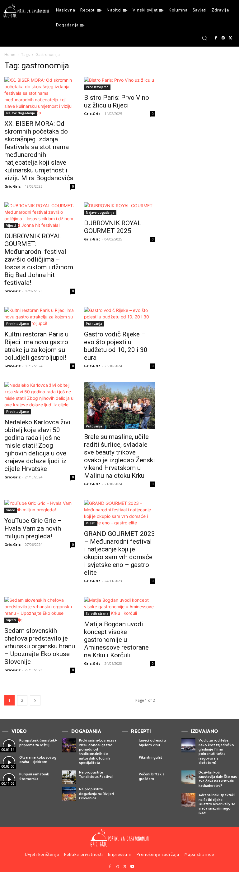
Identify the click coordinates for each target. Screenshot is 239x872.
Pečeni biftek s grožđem (151, 776)
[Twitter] (230, 38)
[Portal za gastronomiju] (26, 10)
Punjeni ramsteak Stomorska (34, 776)
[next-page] (35, 700)
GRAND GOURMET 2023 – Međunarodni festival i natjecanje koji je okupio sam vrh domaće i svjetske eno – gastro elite (119, 553)
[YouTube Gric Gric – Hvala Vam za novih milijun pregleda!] (39, 506)
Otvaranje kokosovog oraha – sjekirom (37, 760)
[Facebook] (215, 38)
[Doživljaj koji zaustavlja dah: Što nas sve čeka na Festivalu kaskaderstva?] (188, 777)
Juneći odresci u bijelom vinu (152, 742)
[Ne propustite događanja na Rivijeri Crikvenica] (69, 794)
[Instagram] (223, 38)
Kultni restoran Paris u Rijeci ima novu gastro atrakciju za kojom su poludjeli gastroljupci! (36, 346)
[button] (204, 37)
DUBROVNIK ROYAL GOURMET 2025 (112, 227)
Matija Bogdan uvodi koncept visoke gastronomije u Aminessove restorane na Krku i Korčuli (116, 639)
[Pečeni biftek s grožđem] (129, 779)
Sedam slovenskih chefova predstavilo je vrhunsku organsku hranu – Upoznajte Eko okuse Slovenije (39, 646)
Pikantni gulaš (150, 757)
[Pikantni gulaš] (129, 762)
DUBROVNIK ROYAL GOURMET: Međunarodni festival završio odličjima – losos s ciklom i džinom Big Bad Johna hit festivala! (38, 259)
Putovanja (94, 324)
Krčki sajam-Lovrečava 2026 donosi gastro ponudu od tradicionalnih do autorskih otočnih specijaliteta (97, 751)
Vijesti (11, 225)
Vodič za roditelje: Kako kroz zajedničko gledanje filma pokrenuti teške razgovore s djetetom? (216, 751)
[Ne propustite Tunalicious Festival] (69, 777)
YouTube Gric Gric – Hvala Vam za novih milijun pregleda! (33, 528)
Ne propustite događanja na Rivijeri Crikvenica (96, 793)
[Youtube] (132, 866)
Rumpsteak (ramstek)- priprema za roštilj (38, 742)
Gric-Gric (12, 186)
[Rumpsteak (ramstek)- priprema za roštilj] (9, 745)
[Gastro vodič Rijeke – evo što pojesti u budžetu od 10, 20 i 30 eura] (119, 316)
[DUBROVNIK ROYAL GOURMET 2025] (119, 208)
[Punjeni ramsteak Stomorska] (9, 779)
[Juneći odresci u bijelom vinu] (129, 745)
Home (9, 54)
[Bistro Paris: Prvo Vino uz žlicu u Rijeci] (119, 83)
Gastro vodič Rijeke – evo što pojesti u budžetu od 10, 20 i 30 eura (116, 346)
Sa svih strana (97, 613)
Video (10, 510)
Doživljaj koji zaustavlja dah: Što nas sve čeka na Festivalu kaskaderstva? (218, 779)
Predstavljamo (97, 87)
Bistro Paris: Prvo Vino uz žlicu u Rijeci (116, 101)
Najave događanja (20, 113)
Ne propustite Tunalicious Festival (96, 774)
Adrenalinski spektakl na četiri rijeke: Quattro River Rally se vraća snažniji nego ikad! (217, 804)
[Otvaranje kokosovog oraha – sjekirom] (9, 762)
